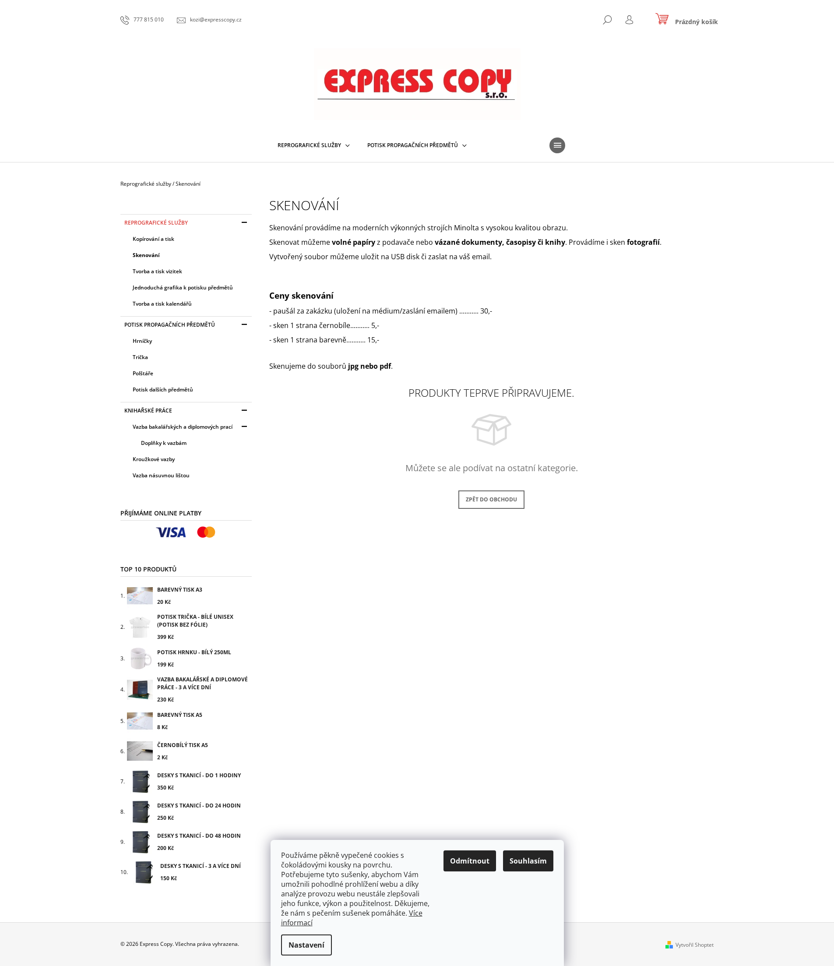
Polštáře (143, 373)
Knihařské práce (148, 410)
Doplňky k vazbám (164, 443)
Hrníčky (142, 341)
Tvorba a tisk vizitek (157, 271)
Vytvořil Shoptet (695, 944)
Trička (140, 357)
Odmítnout (469, 861)
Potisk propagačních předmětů (169, 324)
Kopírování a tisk (153, 239)
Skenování (146, 255)
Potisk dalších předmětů (163, 389)
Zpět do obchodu (491, 499)
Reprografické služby (156, 222)
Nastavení (306, 945)
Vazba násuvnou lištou (161, 475)
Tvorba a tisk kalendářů (162, 303)
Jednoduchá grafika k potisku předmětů (183, 287)
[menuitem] (314, 145)
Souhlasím (528, 861)
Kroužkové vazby (154, 459)
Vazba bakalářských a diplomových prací (182, 426)
